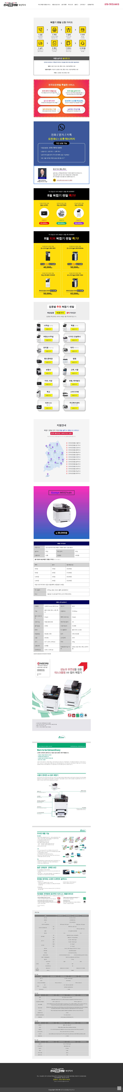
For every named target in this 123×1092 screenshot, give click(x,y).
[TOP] (119, 1088)
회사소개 (70, 4)
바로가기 (48, 329)
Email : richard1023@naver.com (61, 1081)
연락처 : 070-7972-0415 (61, 1079)
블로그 (76, 4)
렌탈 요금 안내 (56, 4)
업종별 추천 (91, 4)
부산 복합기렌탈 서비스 (44, 4)
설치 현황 (64, 4)
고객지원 (82, 4)
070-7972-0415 (112, 4)
